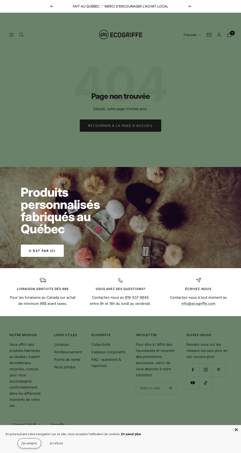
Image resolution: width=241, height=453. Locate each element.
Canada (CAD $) (24, 424)
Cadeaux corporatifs (108, 352)
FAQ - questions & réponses (106, 362)
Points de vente (67, 359)
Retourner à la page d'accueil (120, 125)
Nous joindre (65, 367)
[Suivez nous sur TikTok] (205, 382)
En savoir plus (131, 434)
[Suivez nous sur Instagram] (205, 369)
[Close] (236, 429)
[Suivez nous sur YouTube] (192, 382)
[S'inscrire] (170, 388)
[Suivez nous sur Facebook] (192, 369)
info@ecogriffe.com (198, 303)
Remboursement (68, 352)
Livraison (61, 344)
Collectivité (100, 344)
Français (190, 35)
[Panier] (229, 34)
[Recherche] (21, 35)
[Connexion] (219, 35)
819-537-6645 (137, 297)
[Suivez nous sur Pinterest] (218, 369)
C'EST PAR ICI (42, 251)
